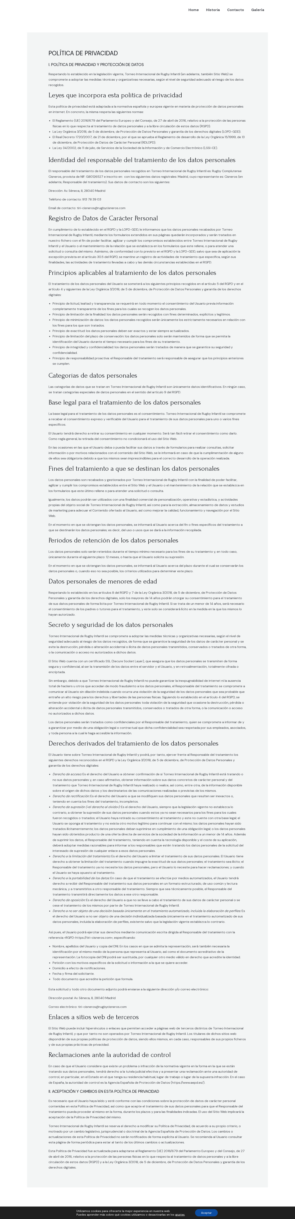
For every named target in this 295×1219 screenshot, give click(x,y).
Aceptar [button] (206, 1213)
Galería (257, 9)
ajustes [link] (180, 1214)
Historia (213, 9)
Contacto (235, 9)
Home (193, 9)
